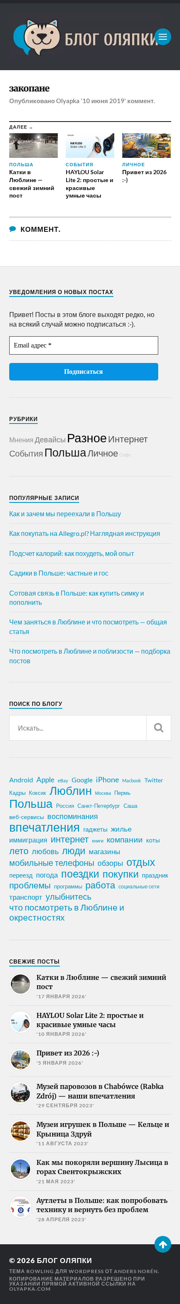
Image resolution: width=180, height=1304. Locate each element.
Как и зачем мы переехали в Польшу (65, 514)
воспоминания (72, 816)
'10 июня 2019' (103, 100)
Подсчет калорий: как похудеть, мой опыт (71, 553)
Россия (65, 805)
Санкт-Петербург (98, 805)
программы (68, 886)
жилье (121, 829)
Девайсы (50, 439)
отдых (140, 862)
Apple (45, 779)
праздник (155, 875)
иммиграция (28, 840)
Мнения (21, 440)
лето (18, 851)
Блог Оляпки (64, 1260)
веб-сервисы (26, 817)
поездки (80, 873)
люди (73, 851)
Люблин (70, 791)
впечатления (44, 827)
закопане (29, 88)
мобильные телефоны (51, 862)
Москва (103, 793)
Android (21, 780)
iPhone (107, 779)
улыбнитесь (68, 896)
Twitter (153, 780)
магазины (104, 851)
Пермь (122, 792)
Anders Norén (136, 1271)
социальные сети (138, 886)
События (26, 453)
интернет (70, 839)
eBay (63, 780)
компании (125, 839)
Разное (87, 437)
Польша (65, 452)
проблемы (30, 885)
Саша (130, 806)
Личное (102, 453)
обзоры (110, 863)
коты (153, 840)
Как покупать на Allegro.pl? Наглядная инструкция (84, 533)
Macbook (131, 780)
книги (97, 840)
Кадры (17, 792)
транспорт (25, 897)
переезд (21, 875)
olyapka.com (30, 1289)
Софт (125, 454)
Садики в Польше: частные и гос (58, 573)
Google (82, 780)
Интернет (128, 438)
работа (100, 885)
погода (47, 874)
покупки (121, 874)
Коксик (37, 792)
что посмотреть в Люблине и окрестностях (66, 912)
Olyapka (68, 100)
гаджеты (95, 829)
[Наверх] (162, 1244)
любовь (45, 851)
